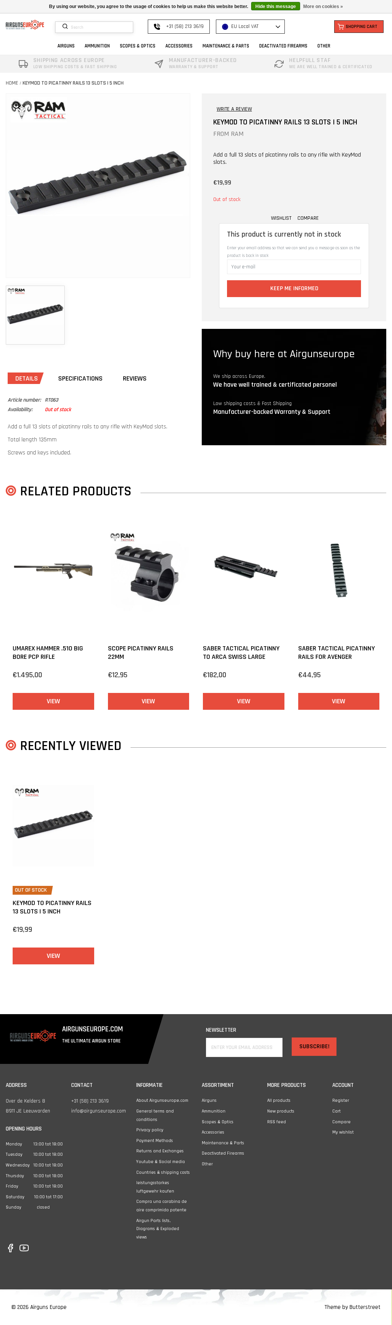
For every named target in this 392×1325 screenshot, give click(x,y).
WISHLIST (281, 218)
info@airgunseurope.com (98, 1111)
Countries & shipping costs (163, 1172)
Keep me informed (294, 288)
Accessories (213, 1132)
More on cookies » (323, 6)
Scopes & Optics (218, 1122)
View (53, 701)
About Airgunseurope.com (162, 1100)
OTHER (323, 46)
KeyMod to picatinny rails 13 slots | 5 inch (73, 83)
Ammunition (213, 1111)
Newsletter (221, 1030)
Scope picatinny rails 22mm (140, 652)
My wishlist (343, 1132)
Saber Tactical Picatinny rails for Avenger (336, 652)
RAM (237, 133)
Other (207, 1164)
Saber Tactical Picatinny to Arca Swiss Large (241, 652)
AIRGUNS (66, 46)
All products (279, 1100)
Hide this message (275, 6)
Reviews (135, 378)
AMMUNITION (97, 46)
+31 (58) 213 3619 (90, 1101)
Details (26, 378)
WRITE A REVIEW (234, 109)
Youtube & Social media (160, 1162)
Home (12, 83)
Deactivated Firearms (223, 1153)
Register (340, 1100)
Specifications (80, 378)
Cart (336, 1111)
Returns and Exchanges (160, 1151)
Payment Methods (154, 1141)
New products (280, 1111)
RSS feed (276, 1122)
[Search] (66, 26)
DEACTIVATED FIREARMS (283, 46)
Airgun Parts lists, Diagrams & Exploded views (157, 1229)
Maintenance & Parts (223, 1143)
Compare (341, 1122)
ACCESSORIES (179, 46)
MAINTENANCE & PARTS (226, 46)
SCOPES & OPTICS (137, 46)
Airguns (209, 1100)
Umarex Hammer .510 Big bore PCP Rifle (48, 652)
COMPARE (308, 218)
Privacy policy (149, 1130)
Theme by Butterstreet (352, 1307)
